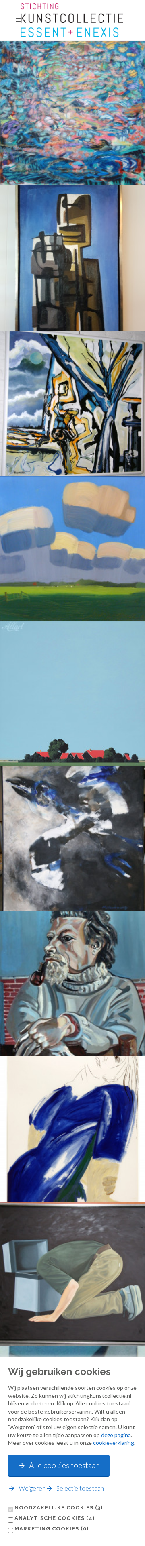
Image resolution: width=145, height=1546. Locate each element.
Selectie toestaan (80, 1488)
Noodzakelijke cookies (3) (58, 1508)
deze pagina (116, 1435)
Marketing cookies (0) (51, 1529)
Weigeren (32, 1488)
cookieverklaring (113, 1442)
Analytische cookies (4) (54, 1518)
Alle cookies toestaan (64, 1465)
